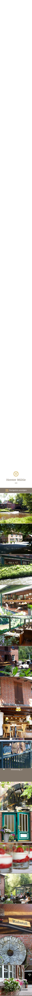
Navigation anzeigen (18, 490)
